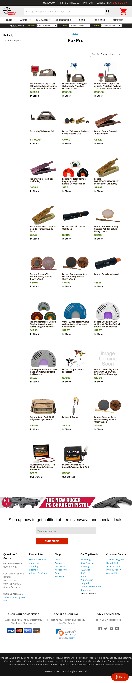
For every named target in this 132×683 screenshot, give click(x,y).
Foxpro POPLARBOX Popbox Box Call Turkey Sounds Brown (43, 229)
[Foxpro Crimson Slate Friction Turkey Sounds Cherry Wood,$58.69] (108, 406)
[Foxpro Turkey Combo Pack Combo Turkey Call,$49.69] (76, 120)
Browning (85, 559)
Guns (9, 20)
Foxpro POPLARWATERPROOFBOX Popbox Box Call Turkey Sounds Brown (106, 182)
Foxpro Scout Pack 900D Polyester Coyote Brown (42, 418)
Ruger (83, 573)
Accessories (63, 20)
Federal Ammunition (91, 586)
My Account (50, 2)
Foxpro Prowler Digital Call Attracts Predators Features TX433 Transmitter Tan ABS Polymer (43, 87)
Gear (82, 20)
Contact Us (112, 573)
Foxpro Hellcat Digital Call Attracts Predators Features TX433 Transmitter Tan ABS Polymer (107, 87)
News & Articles (37, 559)
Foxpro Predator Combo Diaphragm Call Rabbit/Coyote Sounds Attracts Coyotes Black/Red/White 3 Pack (74, 184)
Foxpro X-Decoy (70, 417)
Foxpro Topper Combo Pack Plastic (73, 370)
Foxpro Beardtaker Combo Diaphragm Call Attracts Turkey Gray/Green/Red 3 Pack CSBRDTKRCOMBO (43, 325)
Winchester (86, 580)
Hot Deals (99, 20)
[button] (66, 633)
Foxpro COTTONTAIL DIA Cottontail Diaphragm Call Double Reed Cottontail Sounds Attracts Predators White (107, 327)
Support (118, 20)
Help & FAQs (112, 563)
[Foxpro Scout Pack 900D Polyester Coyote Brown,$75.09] (43, 406)
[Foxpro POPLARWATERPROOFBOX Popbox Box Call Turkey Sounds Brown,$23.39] (108, 168)
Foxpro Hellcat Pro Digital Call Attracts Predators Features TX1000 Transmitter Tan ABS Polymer (74, 88)
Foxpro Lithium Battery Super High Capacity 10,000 (75, 465)
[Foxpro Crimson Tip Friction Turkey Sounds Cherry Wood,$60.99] (43, 263)
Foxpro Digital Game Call (42, 131)
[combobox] (64, 11)
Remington (86, 590)
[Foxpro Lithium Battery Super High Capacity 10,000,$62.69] (76, 454)
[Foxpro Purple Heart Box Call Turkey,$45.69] (43, 168)
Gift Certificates (69, 2)
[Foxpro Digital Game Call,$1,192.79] (43, 120)
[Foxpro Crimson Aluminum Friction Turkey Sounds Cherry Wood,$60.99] (76, 263)
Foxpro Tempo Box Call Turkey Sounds (105, 132)
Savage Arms (87, 563)
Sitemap (33, 569)
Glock (83, 576)
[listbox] (111, 54)
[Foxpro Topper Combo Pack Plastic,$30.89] (76, 359)
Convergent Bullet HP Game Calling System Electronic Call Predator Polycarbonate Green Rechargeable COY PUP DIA (75, 327)
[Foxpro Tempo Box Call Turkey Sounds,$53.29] (108, 120)
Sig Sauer (85, 569)
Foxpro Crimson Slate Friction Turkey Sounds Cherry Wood (105, 419)
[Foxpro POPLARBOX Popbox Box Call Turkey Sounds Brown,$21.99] (43, 216)
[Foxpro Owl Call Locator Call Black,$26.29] (76, 216)
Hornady (84, 566)
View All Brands (88, 593)
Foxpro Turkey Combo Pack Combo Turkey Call (75, 132)
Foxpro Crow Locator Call (106, 274)
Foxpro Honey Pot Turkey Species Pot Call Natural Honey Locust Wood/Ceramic (106, 230)
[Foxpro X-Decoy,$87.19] (76, 406)
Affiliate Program (38, 573)
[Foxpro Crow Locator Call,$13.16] (108, 263)
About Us (34, 563)
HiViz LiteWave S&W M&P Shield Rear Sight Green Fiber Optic (42, 467)
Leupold (84, 583)
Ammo (24, 20)
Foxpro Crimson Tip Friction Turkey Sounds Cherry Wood (41, 276)
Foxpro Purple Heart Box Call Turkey (41, 180)
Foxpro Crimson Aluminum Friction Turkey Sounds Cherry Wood (75, 276)
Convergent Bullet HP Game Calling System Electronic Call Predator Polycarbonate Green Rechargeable (43, 374)
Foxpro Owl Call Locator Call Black (73, 227)
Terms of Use (113, 566)
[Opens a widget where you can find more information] (120, 677)
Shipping (33, 566)
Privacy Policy (113, 569)
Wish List (88, 2)
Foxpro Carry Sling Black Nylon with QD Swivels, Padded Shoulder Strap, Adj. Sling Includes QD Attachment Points (106, 374)
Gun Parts (41, 20)
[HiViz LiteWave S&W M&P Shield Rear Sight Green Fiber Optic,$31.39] (43, 454)
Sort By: (95, 54)
